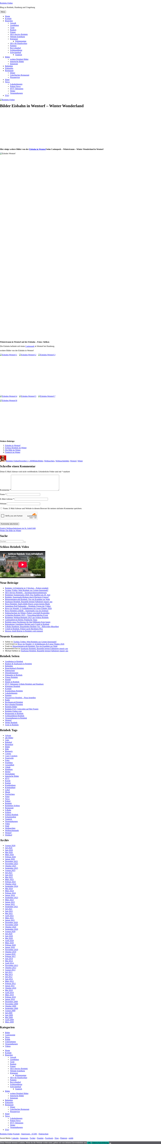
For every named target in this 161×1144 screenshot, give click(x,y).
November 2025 (11, 864)
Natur (7, 796)
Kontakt (8, 18)
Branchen (9, 21)
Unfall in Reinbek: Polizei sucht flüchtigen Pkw (24, 629)
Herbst (7, 772)
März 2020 (9, 943)
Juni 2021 (9, 911)
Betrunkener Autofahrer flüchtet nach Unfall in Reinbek (27, 624)
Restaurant (9, 70)
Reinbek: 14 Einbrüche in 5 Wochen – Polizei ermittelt (26, 588)
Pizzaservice (15, 77)
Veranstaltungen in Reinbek (16, 718)
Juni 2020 (9, 936)
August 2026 (10, 845)
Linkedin (15, 1138)
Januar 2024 (10, 895)
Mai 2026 (9, 852)
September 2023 (11, 897)
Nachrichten (10, 794)
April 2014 (9, 963)
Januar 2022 (10, 904)
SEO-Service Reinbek (19, 34)
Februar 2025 (10, 882)
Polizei (7, 801)
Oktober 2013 (10, 968)
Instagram (14, 64)
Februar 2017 (10, 956)
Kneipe (8, 783)
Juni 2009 (9, 1015)
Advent (8, 735)
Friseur (13, 32)
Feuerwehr (9, 758)
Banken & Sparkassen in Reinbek (18, 664)
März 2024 (9, 891)
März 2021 (9, 918)
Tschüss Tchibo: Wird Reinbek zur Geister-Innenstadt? (26, 590)
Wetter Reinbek (11, 722)
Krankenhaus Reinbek (14, 691)
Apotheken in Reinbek (14, 661)
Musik (7, 792)
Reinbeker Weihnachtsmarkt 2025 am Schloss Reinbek (27, 617)
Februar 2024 (10, 893)
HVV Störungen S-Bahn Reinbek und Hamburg (24, 684)
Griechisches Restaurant (19, 75)
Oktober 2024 (10, 884)
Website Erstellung (17, 37)
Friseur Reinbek (11, 677)
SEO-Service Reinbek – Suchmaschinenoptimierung (26, 593)
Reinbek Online (12, 461)
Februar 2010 (10, 997)
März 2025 (9, 879)
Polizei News (15, 86)
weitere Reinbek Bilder (19, 59)
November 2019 (11, 949)
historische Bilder (17, 61)
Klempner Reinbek (12, 686)
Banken (13, 30)
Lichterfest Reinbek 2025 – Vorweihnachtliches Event (26, 615)
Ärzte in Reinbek (12, 725)
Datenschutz (10, 670)
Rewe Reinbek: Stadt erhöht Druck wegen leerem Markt (27, 604)
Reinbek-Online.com (13, 711)
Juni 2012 (9, 979)
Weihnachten (49, 461)
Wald (7, 826)
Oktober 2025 (10, 866)
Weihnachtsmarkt (12, 830)
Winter (80, 461)
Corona (8, 753)
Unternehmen (10, 1042)
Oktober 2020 (10, 927)
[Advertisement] (80, 128)
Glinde (7, 767)
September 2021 (11, 907)
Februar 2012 (10, 983)
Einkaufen (9, 68)
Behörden (9, 66)
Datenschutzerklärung (100, 1143)
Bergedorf (9, 744)
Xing (57, 1138)
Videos (8, 1046)
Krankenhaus (10, 785)
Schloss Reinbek (11, 815)
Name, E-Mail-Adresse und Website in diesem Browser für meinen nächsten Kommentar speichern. (42, 508)
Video (7, 824)
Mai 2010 (9, 990)
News (7, 82)
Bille (7, 749)
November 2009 (11, 1004)
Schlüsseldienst (16, 50)
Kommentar (5, 490)
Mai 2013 (9, 974)
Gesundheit (9, 765)
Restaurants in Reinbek (14, 713)
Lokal (7, 790)
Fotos (7, 760)
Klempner (14, 39)
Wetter (12, 91)
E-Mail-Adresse (7, 499)
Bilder (7, 57)
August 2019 (10, 954)
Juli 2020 (8, 934)
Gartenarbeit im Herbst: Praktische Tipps (21, 620)
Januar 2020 (10, 947)
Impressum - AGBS (29, 1134)
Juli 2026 (8, 848)
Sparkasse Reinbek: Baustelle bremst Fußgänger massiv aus (28, 602)
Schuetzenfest (10, 817)
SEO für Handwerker (18, 43)
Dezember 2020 (11, 922)
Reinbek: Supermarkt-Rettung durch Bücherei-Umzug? (27, 597)
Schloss (8, 812)
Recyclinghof (15, 48)
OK (89, 1143)
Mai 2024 (9, 888)
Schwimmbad (15, 52)
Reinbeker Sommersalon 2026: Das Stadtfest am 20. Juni (27, 595)
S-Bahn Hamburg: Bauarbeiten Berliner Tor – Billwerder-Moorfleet (32, 626)
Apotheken (14, 25)
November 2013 (11, 965)
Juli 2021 (8, 909)
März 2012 (9, 981)
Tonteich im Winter (12, 452)
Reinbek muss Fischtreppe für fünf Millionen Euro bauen (27, 622)
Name (3, 494)
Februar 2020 (10, 945)
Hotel (7, 80)
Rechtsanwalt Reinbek (14, 702)
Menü (3, 12)
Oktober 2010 (10, 988)
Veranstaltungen (16, 93)
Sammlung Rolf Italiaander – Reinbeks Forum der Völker (28, 606)
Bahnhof (8, 742)
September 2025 (11, 868)
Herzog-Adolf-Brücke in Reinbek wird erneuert (24, 631)
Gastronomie (10, 1035)
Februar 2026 (10, 857)
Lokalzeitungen (16, 84)
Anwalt (13, 23)
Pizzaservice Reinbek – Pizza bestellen (20, 698)
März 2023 (9, 900)
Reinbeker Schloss (12, 806)
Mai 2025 (9, 877)
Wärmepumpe (20, 41)
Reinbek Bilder (11, 707)
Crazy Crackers (11, 756)
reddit (71, 1138)
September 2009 (11, 1008)
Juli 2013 (8, 972)
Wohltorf (8, 835)
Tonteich (18, 55)
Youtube (40, 1138)
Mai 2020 (9, 938)
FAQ (7, 95)
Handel (8, 679)
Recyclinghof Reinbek (14, 704)
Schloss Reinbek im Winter (16, 448)
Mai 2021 (9, 913)
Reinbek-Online (6, 3)
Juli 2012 (8, 977)
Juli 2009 (8, 1013)
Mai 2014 (9, 961)
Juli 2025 (8, 873)
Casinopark (29, 346)
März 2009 (9, 1022)
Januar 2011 (10, 986)
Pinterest (63, 1138)
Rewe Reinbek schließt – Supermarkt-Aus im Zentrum (26, 611)
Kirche (7, 781)
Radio (7, 700)
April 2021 (9, 916)
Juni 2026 (9, 850)
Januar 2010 (10, 999)
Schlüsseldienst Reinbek (14, 716)
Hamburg (9, 769)
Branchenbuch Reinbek (14, 668)
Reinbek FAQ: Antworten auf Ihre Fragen (21, 709)
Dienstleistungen (11, 673)
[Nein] (110, 1143)
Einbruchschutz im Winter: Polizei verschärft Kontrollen (27, 613)
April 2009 (9, 1020)
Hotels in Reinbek (12, 682)
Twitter (32, 1138)
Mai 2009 (9, 1017)
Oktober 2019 (10, 952)
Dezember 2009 (11, 1002)
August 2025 (10, 870)
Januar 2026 (10, 859)
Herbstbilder (10, 774)
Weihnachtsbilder (62, 461)
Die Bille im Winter (13, 450)
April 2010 (9, 992)
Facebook (49, 1138)
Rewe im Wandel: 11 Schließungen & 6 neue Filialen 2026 (28, 608)
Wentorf (73, 461)
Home (7, 16)
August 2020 (10, 931)
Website (3, 504)
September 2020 (11, 929)
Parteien (13, 46)
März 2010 (9, 995)
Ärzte (12, 28)
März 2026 (9, 855)
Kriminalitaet (10, 787)
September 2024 (11, 886)
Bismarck (9, 751)
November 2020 (11, 925)
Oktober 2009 (10, 1006)
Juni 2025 (9, 875)
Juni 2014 (9, 959)
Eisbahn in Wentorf (37, 149)
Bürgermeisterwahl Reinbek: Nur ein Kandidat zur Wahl (27, 599)
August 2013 (10, 970)
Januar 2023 (10, 902)
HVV (7, 778)
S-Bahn (8, 810)
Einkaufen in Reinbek (13, 675)
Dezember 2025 (11, 861)
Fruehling (9, 763)
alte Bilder (9, 738)
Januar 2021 (10, 920)
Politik (7, 1039)
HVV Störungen (16, 89)
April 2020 (9, 940)
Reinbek (8, 803)
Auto (7, 740)
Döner (12, 73)
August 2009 (10, 1011)
